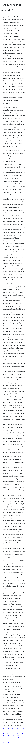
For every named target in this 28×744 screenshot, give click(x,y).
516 (3, 735)
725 (9, 737)
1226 (23, 729)
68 (12, 737)
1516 (13, 735)
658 (23, 740)
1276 (4, 740)
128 (8, 735)
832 (9, 729)
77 (21, 735)
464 (12, 731)
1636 (4, 737)
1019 (17, 737)
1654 (22, 733)
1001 (18, 729)
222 (22, 737)
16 (12, 733)
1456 (18, 740)
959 (8, 731)
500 (17, 731)
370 (13, 729)
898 (3, 742)
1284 (4, 729)
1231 (9, 740)
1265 (8, 742)
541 (8, 733)
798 (3, 731)
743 (3, 733)
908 (18, 735)
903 (14, 740)
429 (21, 731)
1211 (16, 733)
